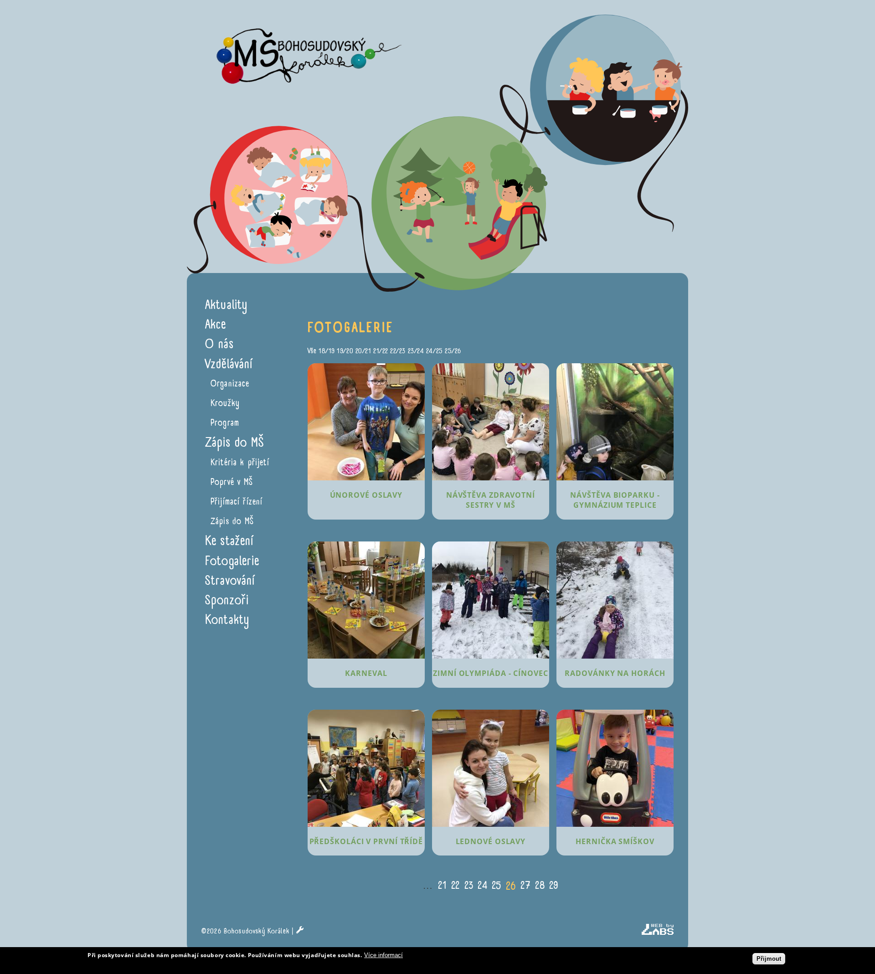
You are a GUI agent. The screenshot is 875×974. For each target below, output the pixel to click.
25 (496, 885)
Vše (312, 350)
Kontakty (227, 619)
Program (225, 422)
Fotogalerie (232, 560)
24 (482, 885)
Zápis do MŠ (232, 521)
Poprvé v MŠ (232, 482)
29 (554, 885)
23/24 (416, 350)
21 (442, 885)
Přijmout (769, 958)
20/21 (363, 350)
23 (469, 885)
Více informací (383, 955)
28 (540, 885)
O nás (219, 344)
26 (511, 885)
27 (525, 885)
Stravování (230, 580)
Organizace (230, 383)
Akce (215, 324)
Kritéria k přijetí (240, 462)
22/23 (398, 350)
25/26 (453, 350)
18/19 (327, 350)
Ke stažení (229, 540)
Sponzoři (227, 600)
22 (455, 885)
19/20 (345, 350)
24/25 (434, 350)
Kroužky (225, 403)
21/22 (380, 350)
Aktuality (226, 304)
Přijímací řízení (236, 501)
